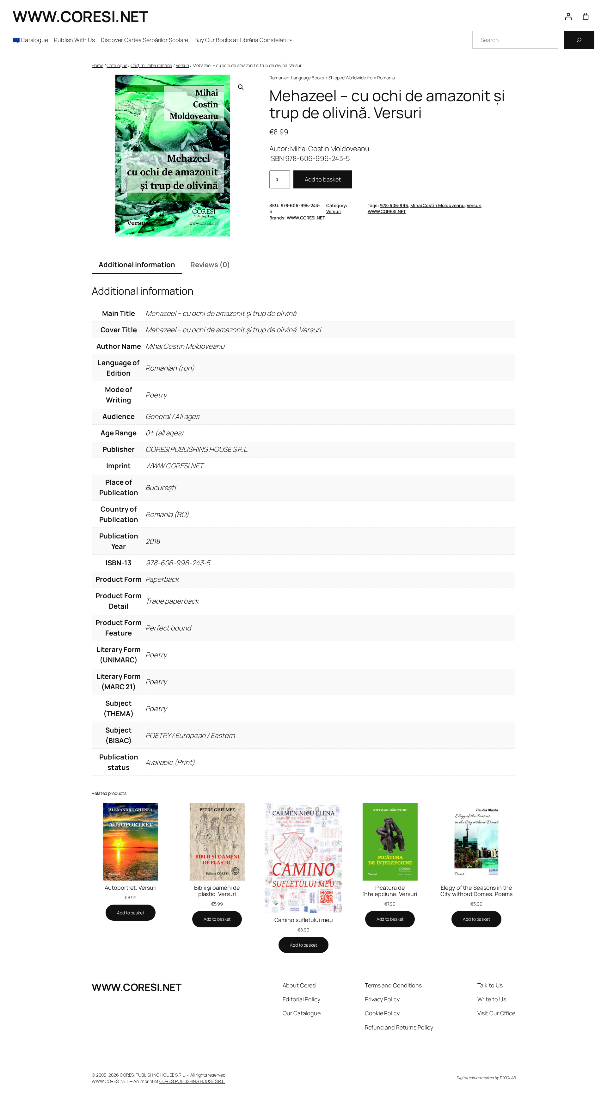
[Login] (568, 16)
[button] (241, 87)
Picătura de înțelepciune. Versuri (390, 890)
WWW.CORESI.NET (80, 16)
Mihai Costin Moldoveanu (437, 205)
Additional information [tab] (137, 264)
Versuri (182, 65)
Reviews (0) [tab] (210, 264)
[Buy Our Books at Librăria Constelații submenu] (290, 40)
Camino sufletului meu (303, 920)
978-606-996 (394, 205)
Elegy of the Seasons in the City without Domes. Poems (476, 890)
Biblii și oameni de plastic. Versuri (217, 890)
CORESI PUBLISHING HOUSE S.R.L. (153, 1075)
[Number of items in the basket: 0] (585, 16)
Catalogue (117, 65)
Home (97, 65)
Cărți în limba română (151, 65)
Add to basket (323, 179)
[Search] (579, 40)
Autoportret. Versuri (130, 887)
